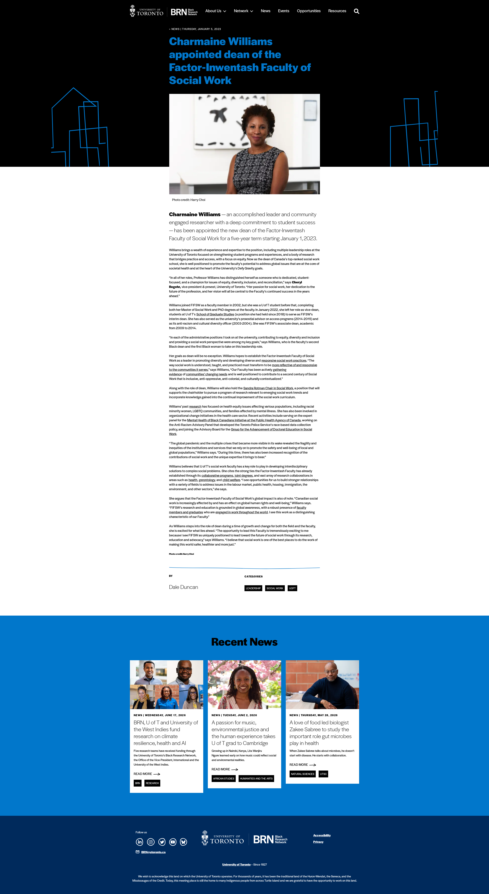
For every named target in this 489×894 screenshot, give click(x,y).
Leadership (253, 588)
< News (174, 29)
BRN (137, 783)
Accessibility (322, 835)
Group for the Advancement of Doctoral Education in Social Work (240, 431)
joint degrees (244, 475)
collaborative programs (217, 475)
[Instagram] (151, 841)
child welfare (231, 479)
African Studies (223, 778)
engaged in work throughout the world (241, 512)
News (265, 10)
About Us (213, 10)
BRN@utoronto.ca (153, 852)
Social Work (275, 588)
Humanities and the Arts (256, 778)
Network (241, 10)
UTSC (323, 774)
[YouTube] (172, 841)
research (195, 406)
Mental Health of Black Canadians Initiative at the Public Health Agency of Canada (244, 420)
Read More (143, 773)
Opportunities (309, 10)
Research (152, 783)
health (193, 479)
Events (283, 10)
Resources (337, 10)
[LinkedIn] (139, 841)
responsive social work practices (284, 360)
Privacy (318, 842)
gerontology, (207, 479)
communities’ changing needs (206, 374)
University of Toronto (236, 864)
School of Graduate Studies (215, 314)
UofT (292, 588)
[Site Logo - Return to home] (164, 11)
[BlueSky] (183, 841)
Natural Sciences (302, 774)
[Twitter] (162, 841)
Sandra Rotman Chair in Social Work (268, 388)
